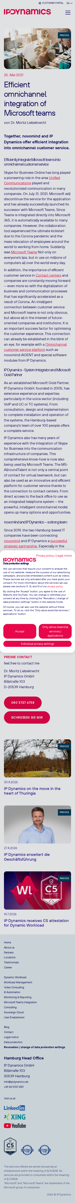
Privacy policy (45, 555)
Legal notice (64, 555)
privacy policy (55, 586)
